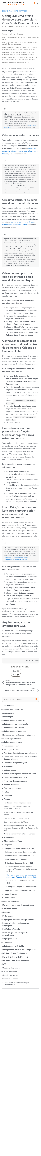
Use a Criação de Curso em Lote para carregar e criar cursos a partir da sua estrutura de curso (19, 58)
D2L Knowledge (10, 26)
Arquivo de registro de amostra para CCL (17, 62)
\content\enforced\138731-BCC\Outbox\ (17, 192)
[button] (34, 3)
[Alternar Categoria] (1, 706)
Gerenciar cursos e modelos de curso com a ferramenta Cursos (20, 151)
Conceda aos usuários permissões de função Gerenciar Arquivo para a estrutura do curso (18, 53)
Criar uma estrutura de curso (12, 34)
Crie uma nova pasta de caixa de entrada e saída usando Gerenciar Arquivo (19, 43)
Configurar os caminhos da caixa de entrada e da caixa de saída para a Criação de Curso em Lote (19, 48)
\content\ (9, 125)
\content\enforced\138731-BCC (15, 185)
